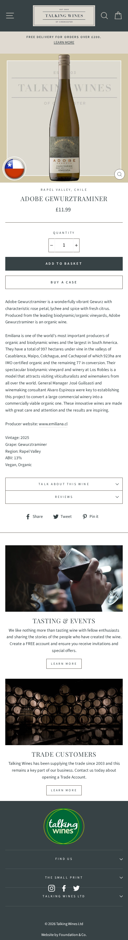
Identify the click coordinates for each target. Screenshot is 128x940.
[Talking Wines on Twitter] (76, 888)
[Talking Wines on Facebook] (64, 888)
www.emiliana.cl (53, 424)
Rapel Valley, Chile (64, 190)
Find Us (64, 859)
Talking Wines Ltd (64, 896)
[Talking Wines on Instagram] (51, 888)
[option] (64, 40)
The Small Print (64, 877)
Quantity (64, 233)
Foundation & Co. (73, 935)
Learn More (64, 664)
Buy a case (64, 282)
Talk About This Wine (64, 484)
